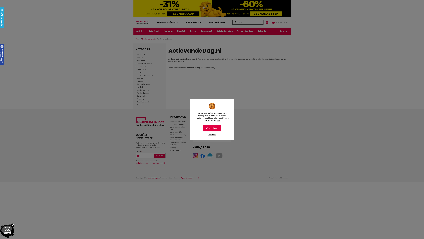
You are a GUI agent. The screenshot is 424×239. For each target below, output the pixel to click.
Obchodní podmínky (178, 135)
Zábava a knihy (142, 96)
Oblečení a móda (143, 84)
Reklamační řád (176, 132)
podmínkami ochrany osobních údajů (150, 163)
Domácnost (141, 66)
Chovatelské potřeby (145, 75)
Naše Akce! (141, 54)
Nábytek (140, 78)
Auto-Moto (141, 60)
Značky (139, 105)
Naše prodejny (175, 150)
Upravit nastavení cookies (191, 178)
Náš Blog (173, 147)
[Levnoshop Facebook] (202, 155)
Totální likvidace (143, 93)
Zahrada (140, 81)
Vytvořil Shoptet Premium (278, 178)
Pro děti (140, 87)
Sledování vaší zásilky (178, 121)
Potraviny (140, 99)
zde (218, 120)
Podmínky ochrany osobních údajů (177, 139)
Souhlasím (213, 128)
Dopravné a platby (177, 124)
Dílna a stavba (142, 69)
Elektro (139, 72)
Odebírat (159, 156)
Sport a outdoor (143, 90)
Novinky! (140, 57)
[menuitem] (167, 22)
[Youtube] (219, 155)
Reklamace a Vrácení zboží (178, 128)
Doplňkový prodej (143, 102)
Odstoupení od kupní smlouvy (178, 144)
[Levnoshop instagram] (195, 155)
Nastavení (212, 135)
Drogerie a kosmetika (145, 63)
